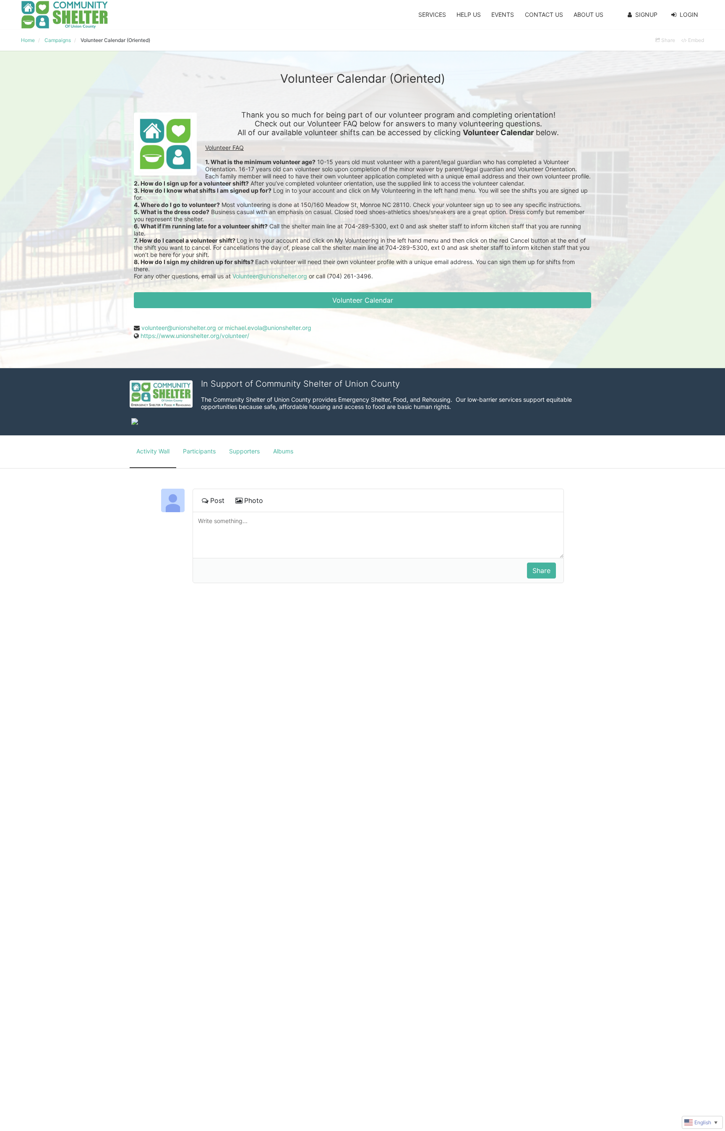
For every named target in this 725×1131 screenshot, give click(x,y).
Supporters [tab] (244, 451)
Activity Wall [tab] (153, 451)
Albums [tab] (283, 451)
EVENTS (502, 14)
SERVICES (432, 14)
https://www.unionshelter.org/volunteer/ (195, 335)
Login (689, 14)
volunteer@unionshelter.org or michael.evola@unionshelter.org (226, 327)
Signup (646, 14)
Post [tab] (217, 500)
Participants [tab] (199, 451)
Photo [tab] (253, 500)
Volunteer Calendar (362, 300)
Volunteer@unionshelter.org (269, 276)
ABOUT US (588, 14)
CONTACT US (544, 14)
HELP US (468, 14)
